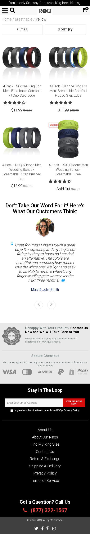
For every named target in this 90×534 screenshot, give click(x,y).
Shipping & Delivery (45, 466)
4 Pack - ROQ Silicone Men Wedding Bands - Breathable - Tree (68, 169)
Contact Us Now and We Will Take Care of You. (56, 330)
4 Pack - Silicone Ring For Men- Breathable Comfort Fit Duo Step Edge (22, 90)
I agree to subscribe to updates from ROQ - (46, 410)
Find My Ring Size (45, 444)
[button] (14, 102)
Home (7, 19)
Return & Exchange (45, 458)
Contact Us (45, 451)
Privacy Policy (72, 410)
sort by (65, 29)
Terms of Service (45, 480)
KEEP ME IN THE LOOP (74, 402)
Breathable (23, 19)
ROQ (39, 520)
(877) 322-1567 (48, 510)
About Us (45, 430)
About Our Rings (45, 437)
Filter (22, 29)
